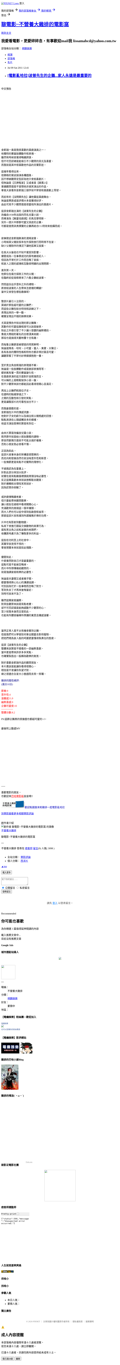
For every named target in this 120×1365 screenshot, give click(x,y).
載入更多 (6, 872)
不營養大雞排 (8, 830)
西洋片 (24, 861)
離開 (18, 1359)
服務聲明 (90, 1321)
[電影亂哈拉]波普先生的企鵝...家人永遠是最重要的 (50, 76)
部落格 (11, 58)
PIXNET (36, 1321)
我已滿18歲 (7, 1359)
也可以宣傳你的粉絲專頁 (10, 1029)
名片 (10, 62)
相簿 (10, 54)
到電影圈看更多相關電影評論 (17, 813)
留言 (35, 848)
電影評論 (26, 857)
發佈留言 (6, 891)
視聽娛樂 (27, 48)
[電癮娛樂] (2, 1026)
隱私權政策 (77, 1321)
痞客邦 (28, 848)
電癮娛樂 (4, 1023)
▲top (4, 866)
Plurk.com (29, 1162)
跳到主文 (6, 33)
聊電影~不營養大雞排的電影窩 (35, 24)
